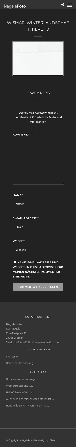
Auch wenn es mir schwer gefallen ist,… (30, 399)
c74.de (52, 440)
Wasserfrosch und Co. (19, 386)
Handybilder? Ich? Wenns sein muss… (28, 405)
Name (18, 195)
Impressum (12, 356)
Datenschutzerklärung (19, 363)
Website (19, 241)
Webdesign (39, 440)
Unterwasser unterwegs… (21, 379)
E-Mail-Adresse (26, 218)
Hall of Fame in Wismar (19, 392)
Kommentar (23, 134)
